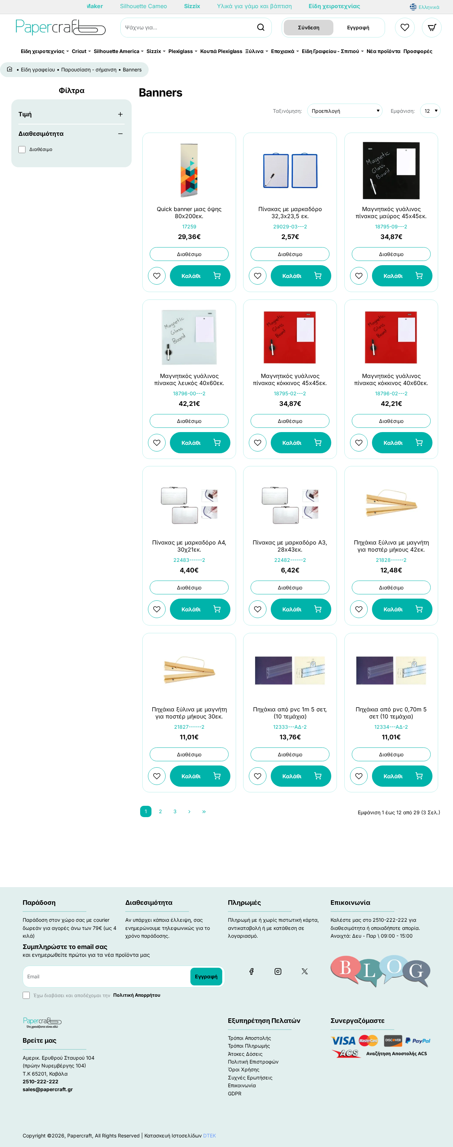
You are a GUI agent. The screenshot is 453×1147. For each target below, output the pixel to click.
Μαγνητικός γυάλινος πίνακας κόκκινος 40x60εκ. (391, 379)
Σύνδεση (309, 27)
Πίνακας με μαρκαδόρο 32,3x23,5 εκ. (290, 212)
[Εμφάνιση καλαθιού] (432, 28)
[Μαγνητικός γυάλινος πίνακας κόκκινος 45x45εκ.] (290, 337)
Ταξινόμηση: (287, 111)
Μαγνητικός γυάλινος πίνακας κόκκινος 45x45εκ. (290, 379)
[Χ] (304, 971)
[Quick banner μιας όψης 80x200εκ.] (189, 170)
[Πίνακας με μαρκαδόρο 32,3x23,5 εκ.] (290, 170)
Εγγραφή (358, 27)
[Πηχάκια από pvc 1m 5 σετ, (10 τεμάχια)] (290, 670)
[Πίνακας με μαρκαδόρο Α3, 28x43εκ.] (290, 504)
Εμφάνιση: (403, 111)
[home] (11, 69)
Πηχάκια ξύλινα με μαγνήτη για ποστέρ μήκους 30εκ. (189, 712)
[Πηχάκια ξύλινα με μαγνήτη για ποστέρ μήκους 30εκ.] (189, 670)
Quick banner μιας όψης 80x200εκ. (189, 212)
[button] (200, 276)
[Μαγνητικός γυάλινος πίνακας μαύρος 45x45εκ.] (391, 170)
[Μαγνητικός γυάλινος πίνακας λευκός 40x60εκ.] (189, 337)
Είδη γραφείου (38, 69)
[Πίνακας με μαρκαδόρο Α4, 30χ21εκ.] (189, 504)
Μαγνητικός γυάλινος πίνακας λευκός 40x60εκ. (189, 379)
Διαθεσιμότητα (41, 133)
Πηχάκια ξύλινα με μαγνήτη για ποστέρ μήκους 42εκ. (391, 546)
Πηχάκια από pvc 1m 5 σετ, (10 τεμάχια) (290, 712)
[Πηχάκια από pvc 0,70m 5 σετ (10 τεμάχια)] (391, 670)
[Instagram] (277, 971)
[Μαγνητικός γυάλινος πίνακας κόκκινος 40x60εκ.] (391, 337)
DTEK (209, 1136)
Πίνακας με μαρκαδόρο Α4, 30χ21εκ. (189, 546)
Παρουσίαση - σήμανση (88, 69)
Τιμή (25, 114)
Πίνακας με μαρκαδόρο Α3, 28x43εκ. (290, 546)
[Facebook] (251, 971)
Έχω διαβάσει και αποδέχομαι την (96, 995)
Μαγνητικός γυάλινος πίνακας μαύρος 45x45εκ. (391, 212)
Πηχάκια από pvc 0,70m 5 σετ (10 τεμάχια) (391, 712)
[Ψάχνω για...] (260, 27)
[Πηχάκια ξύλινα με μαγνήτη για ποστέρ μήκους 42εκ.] (391, 504)
